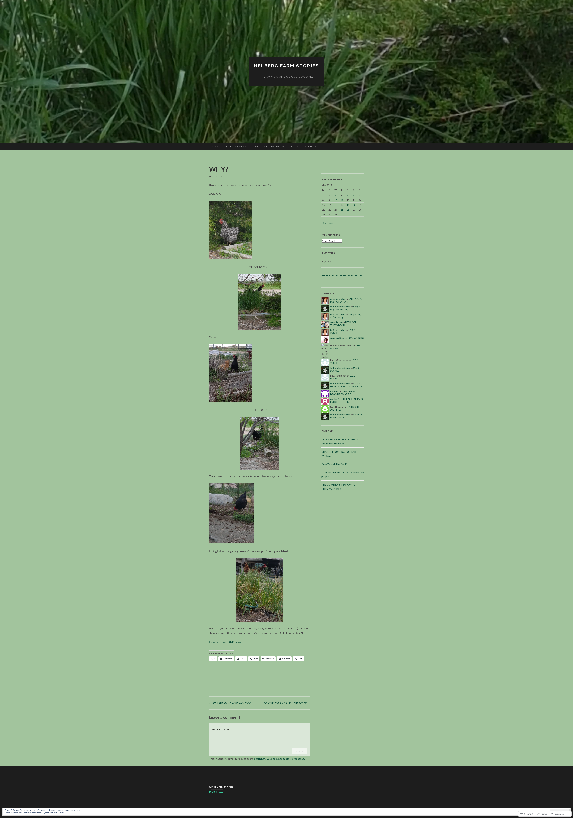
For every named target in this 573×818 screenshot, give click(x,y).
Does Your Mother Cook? (334, 464)
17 (335, 204)
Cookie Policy (58, 813)
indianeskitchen (338, 298)
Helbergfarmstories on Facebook (341, 275)
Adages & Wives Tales (303, 146)
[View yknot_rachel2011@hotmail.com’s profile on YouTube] (222, 792)
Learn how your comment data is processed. (279, 758)
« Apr (324, 222)
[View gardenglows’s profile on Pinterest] (217, 792)
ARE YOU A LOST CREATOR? (346, 300)
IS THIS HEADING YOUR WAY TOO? (230, 703)
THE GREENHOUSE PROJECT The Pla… (347, 400)
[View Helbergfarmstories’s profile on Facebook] (210, 792)
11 (342, 200)
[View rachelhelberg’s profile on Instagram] (215, 792)
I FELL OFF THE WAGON (343, 323)
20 (354, 204)
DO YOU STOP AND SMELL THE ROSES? (287, 703)
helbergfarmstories (340, 306)
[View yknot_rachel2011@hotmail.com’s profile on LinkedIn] (219, 792)
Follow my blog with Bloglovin (226, 642)
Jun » (330, 222)
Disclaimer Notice (236, 146)
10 (335, 200)
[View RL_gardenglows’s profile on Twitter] (212, 792)
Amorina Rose (337, 337)
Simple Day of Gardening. (345, 308)
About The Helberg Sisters (268, 146)
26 (348, 209)
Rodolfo (334, 391)
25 (342, 209)
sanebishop (336, 322)
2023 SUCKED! (356, 337)
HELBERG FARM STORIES (286, 65)
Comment (299, 751)
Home (215, 146)
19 (348, 204)
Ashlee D (334, 399)
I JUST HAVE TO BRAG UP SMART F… (346, 385)
